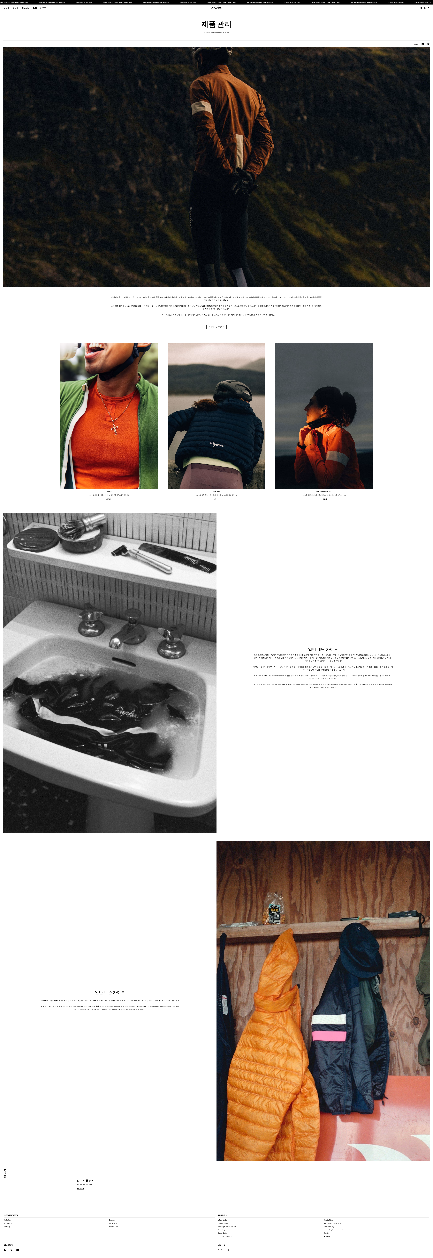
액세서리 (25, 8)
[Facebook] (5, 1250)
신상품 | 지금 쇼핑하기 (84, 2)
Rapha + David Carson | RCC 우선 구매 (52, 2)
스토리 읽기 (80, 1189)
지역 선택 (221, 1245)
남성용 (6, 8)
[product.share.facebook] (422, 44)
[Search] (421, 8)
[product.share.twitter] (428, 44)
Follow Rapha (8, 1245)
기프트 (43, 8)
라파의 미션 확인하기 (216, 327)
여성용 (15, 8)
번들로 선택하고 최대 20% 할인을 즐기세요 (117, 2)
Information (222, 1215)
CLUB (35, 8)
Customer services (11, 1215)
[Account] (425, 8)
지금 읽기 (109, 499)
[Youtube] (17, 1250)
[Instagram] (11, 1250)
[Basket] (428, 8)
